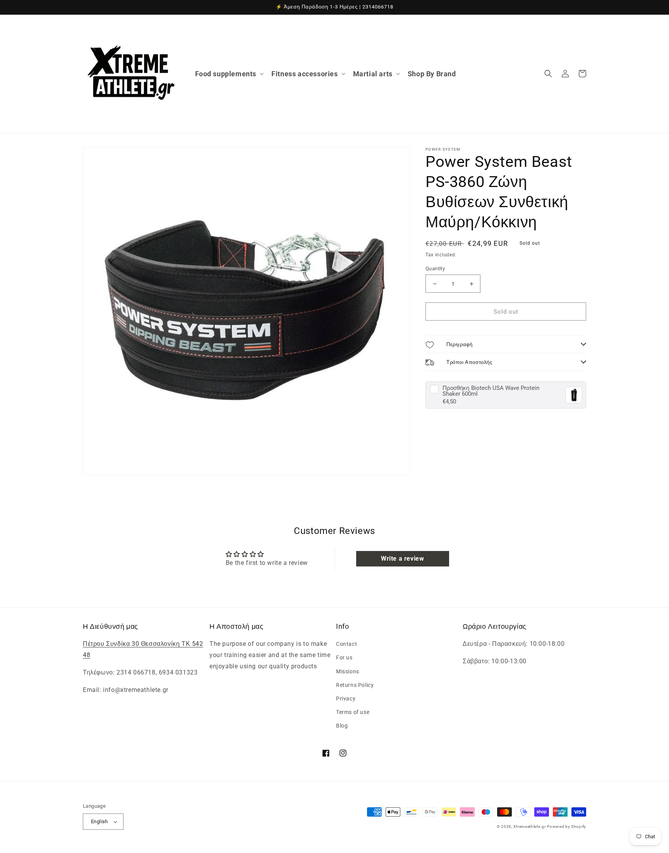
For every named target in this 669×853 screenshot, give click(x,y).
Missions (347, 671)
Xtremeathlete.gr (529, 826)
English (99, 821)
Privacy (345, 698)
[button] (228, 74)
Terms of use (352, 712)
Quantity (435, 268)
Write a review (402, 558)
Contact (346, 644)
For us (344, 657)
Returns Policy (355, 685)
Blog (342, 726)
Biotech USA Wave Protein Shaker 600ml (491, 391)
